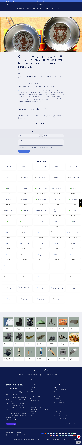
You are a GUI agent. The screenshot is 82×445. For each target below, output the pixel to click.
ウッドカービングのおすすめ (60, 418)
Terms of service (56, 439)
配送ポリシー (33, 404)
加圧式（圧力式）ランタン (59, 402)
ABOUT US (32, 387)
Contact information (71, 440)
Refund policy (40, 439)
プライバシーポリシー (34, 400)
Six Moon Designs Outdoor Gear (62, 404)
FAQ (54, 391)
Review (55, 394)
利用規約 (32, 402)
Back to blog (42, 123)
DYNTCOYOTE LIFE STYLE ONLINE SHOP (39, 409)
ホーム (5, 13)
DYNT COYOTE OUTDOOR (22, 439)
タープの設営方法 (57, 400)
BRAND (31, 391)
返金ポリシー (33, 398)
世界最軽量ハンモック (58, 411)
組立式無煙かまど (57, 413)
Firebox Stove (57, 407)
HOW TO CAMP (57, 396)
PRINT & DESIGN (34, 411)
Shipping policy (65, 439)
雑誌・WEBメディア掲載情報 (36, 396)
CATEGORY (32, 389)
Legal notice (73, 439)
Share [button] (20, 73)
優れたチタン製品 (57, 409)
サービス (32, 413)
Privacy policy (48, 439)
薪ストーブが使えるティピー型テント (62, 415)
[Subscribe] (51, 379)
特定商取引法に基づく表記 (35, 407)
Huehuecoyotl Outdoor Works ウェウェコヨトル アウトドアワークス (39, 86)
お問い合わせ (33, 415)
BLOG (31, 394)
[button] (7, 5)
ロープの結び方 (57, 398)
